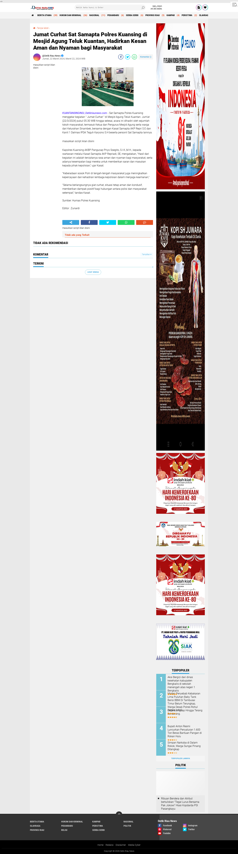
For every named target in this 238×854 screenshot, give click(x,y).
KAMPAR (171, 15)
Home (100, 845)
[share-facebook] (120, 56)
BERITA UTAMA (44, 15)
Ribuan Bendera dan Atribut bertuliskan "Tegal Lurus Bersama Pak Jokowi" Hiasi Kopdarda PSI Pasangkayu (180, 803)
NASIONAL (94, 15)
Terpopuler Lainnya (180, 758)
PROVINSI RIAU (152, 15)
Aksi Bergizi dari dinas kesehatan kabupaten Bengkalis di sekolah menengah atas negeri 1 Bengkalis (181, 684)
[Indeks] (198, 7)
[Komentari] (144, 222)
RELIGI (64, 830)
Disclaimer (121, 845)
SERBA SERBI (132, 15)
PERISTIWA (187, 15)
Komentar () (145, 57)
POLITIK (127, 826)
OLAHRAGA (204, 15)
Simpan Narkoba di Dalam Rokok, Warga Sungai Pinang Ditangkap (184, 746)
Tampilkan (146, 254)
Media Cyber (134, 845)
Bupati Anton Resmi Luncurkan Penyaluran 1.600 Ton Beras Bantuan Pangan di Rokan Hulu (185, 731)
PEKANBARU (113, 15)
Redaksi (109, 845)
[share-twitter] (127, 56)
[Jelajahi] (234, 4)
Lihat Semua (93, 272)
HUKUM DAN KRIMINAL (70, 15)
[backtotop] (119, 814)
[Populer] (205, 7)
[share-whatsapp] (134, 56)
